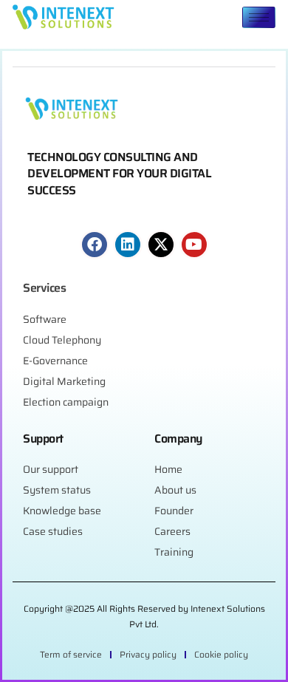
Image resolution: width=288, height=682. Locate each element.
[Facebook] (94, 244)
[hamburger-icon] (258, 17)
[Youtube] (194, 244)
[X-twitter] (161, 244)
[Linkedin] (128, 244)
